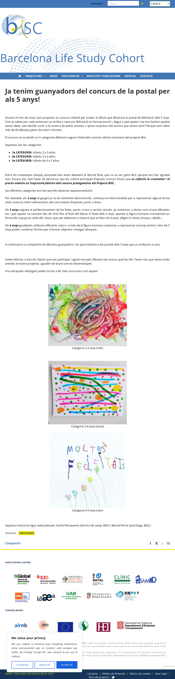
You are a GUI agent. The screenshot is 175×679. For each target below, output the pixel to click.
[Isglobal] (22, 577)
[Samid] (146, 577)
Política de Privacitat (113, 673)
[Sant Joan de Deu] (46, 577)
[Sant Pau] (72, 577)
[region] (44, 652)
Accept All (66, 664)
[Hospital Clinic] (122, 577)
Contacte (93, 673)
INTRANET (97, 3)
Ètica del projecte (99, 677)
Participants (26, 533)
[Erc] (65, 625)
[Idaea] (46, 595)
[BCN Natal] (98, 577)
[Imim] (22, 595)
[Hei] (103, 625)
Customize (22, 664)
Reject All (44, 664)
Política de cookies (140, 673)
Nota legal (161, 673)
